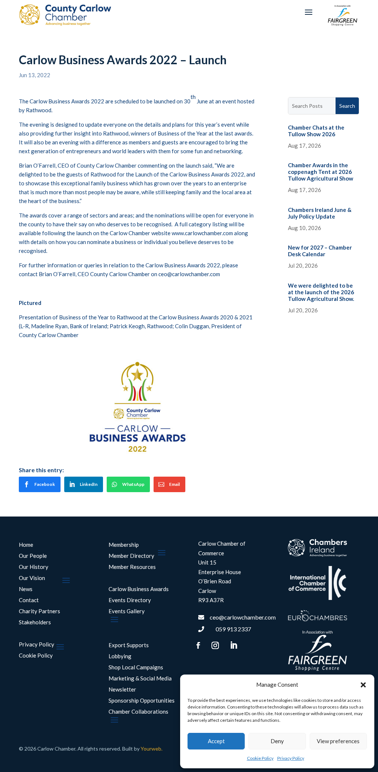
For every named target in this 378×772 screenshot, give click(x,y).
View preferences (338, 741)
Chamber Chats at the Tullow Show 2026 (316, 130)
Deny (277, 741)
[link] (40, 484)
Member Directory (131, 556)
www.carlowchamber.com (202, 233)
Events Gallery (127, 611)
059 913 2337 (233, 628)
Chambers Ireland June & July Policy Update (319, 213)
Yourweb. (151, 748)
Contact (29, 600)
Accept (216, 741)
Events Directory (130, 600)
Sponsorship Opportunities (142, 701)
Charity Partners (39, 611)
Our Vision (32, 578)
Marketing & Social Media (140, 679)
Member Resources (132, 567)
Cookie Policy (260, 758)
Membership (124, 545)
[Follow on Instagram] (215, 645)
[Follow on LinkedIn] (233, 645)
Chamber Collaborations (138, 712)
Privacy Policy (290, 758)
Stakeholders (35, 622)
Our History (33, 567)
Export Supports (129, 645)
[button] (363, 685)
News (25, 589)
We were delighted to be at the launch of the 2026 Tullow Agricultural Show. (321, 292)
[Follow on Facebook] (198, 645)
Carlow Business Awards (139, 589)
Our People (33, 556)
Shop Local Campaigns (136, 667)
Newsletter (122, 690)
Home (26, 545)
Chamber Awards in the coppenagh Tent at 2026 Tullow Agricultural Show (320, 172)
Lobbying (120, 656)
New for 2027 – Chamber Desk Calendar (320, 250)
